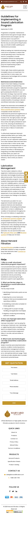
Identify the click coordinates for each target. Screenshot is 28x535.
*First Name (14, 367)
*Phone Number (14, 386)
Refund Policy (14, 445)
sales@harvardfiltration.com (10, 1)
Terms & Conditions (14, 448)
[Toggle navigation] (25, 7)
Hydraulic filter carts (10, 233)
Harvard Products (14, 458)
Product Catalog (14, 465)
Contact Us (14, 439)
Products (14, 435)
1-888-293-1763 (15, 478)
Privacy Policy (14, 442)
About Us (14, 432)
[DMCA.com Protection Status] (18, 511)
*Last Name (14, 374)
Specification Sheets (14, 461)
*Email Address (14, 380)
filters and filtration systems (10, 110)
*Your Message (14, 393)
